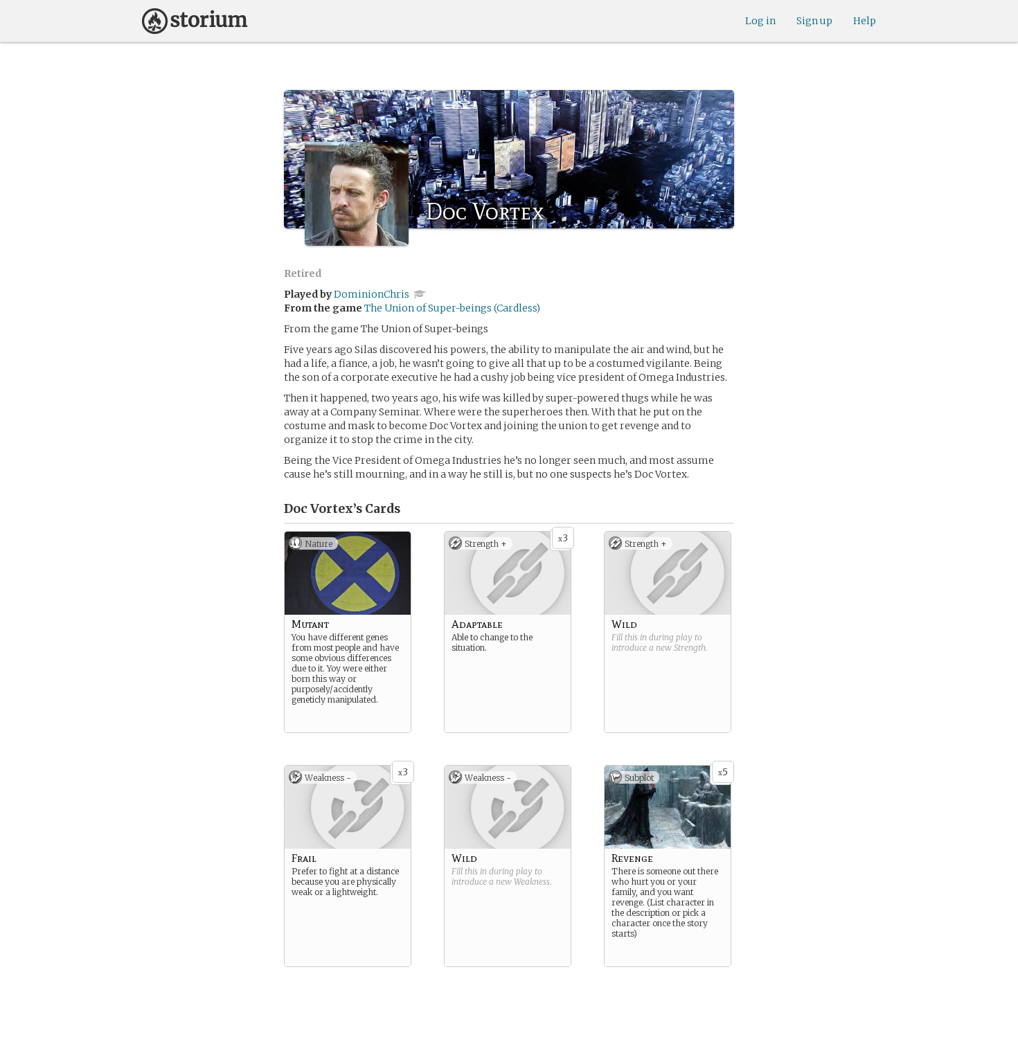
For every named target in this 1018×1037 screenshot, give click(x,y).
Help (864, 21)
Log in (760, 21)
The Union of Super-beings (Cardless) (452, 308)
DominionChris (371, 294)
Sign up (814, 21)
